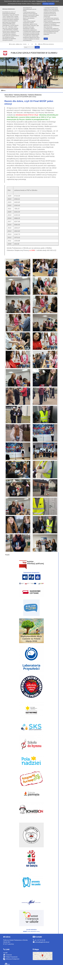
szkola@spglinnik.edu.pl (42, 942)
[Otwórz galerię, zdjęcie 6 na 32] (45, 304)
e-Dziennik (8, 955)
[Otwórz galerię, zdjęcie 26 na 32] (45, 488)
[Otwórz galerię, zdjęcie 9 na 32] (18, 341)
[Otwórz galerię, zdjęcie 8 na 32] (45, 322)
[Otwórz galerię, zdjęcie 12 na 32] (45, 359)
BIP (6, 952)
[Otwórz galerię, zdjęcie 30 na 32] (45, 524)
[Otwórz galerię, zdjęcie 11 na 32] (18, 359)
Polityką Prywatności (42, 1)
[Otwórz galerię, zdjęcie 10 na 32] (45, 341)
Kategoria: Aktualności (20, 94)
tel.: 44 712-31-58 (40, 940)
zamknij (45, 38)
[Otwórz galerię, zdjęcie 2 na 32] (45, 267)
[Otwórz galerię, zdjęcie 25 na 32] (18, 488)
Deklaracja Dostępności (12, 959)
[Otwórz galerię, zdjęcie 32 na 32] (45, 543)
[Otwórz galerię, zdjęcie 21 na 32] (18, 451)
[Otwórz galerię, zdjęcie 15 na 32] (18, 396)
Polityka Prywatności (11, 957)
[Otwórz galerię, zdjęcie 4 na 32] (45, 286)
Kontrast (41, 44)
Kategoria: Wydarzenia (35, 94)
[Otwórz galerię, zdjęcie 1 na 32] (18, 267)
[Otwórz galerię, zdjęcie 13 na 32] (18, 377)
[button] (2, 73)
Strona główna (13, 44)
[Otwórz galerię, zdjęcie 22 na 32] (45, 451)
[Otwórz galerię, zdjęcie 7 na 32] (18, 322)
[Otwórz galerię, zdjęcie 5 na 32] (18, 304)
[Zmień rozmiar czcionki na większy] (32, 44)
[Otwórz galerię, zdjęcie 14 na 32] (45, 377)
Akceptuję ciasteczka (48, 3)
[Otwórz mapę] (42, 956)
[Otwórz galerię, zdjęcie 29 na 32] (18, 524)
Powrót (7, 554)
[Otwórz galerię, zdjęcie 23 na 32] (18, 469)
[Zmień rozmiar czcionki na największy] (36, 44)
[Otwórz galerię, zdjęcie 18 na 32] (45, 414)
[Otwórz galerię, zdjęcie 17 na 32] (18, 414)
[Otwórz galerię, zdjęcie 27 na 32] (18, 506)
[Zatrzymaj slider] (31, 87)
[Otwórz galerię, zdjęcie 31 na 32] (18, 543)
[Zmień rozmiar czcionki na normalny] (28, 44)
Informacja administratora (49, 44)
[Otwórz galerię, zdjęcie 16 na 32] (45, 396)
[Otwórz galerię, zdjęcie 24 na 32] (45, 469)
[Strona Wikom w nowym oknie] (7, 964)
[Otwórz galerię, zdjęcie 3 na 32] (18, 286)
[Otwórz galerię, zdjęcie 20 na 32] (45, 433)
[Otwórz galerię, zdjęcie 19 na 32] (18, 433)
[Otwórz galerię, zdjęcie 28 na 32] (45, 506)
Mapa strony (19, 44)
